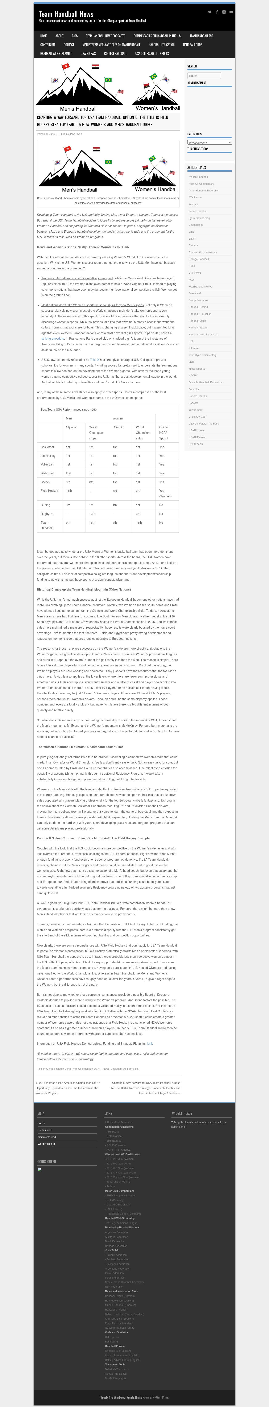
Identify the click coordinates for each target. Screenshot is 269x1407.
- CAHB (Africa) (114, 1136)
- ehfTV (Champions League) (121, 1223)
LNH (191, 361)
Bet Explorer (112, 1337)
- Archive (110, 1186)
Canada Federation (116, 1245)
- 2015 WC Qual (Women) (119, 1168)
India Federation (114, 1273)
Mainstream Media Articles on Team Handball (111, 44)
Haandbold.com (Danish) (119, 1300)
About (59, 36)
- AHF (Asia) (112, 1131)
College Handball (115, 53)
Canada (193, 245)
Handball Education (162, 44)
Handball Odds (192, 44)
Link (150, 1043)
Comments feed (47, 1137)
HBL (191, 341)
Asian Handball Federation (204, 190)
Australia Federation (116, 1236)
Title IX (94, 359)
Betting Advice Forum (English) (122, 1360)
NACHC (193, 375)
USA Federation (114, 1286)
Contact (69, 44)
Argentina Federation (117, 1232)
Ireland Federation (115, 1277)
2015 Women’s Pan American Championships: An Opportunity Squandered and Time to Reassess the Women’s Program (68, 1088)
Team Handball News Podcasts (105, 36)
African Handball (198, 176)
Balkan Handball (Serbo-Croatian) (124, 1314)
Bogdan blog (196, 224)
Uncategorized (197, 416)
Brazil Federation (115, 1241)
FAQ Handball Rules (200, 286)
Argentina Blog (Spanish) (119, 1318)
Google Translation (116, 1373)
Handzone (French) (116, 1309)
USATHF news (197, 437)
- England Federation (117, 1259)
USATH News (88, 53)
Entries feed (44, 1130)
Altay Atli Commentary (201, 183)
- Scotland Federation (117, 1264)
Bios (75, 36)
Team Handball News (66, 14)
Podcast (193, 403)
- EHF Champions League (120, 1195)
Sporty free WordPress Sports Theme (121, 1397)
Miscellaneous (197, 368)
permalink (132, 1068)
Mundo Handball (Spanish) (120, 1305)
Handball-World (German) (120, 1296)
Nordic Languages (115, 1378)
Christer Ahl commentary (203, 252)
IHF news (194, 348)
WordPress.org (46, 1143)
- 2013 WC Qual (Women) (119, 1158)
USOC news (196, 444)
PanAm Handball (198, 396)
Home (43, 36)
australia (194, 204)
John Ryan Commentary (79, 1068)
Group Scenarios (198, 300)
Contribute (47, 44)
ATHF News (195, 197)
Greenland (195, 293)
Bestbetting (111, 1341)
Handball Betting (198, 307)
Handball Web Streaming (56, 53)
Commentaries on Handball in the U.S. (157, 36)
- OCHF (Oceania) (115, 1145)
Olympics (194, 389)
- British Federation (116, 1255)
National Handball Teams (119, 1327)
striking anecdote (52, 338)
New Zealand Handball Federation (125, 1282)
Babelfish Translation (117, 1369)
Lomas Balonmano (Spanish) (121, 1355)
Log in (41, 1123)
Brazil (192, 231)
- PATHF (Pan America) (118, 1149)
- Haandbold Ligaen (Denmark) (123, 1213)
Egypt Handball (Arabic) (118, 1323)
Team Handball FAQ (201, 36)
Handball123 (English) (118, 1350)
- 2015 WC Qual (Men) (118, 1163)
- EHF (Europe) (113, 1140)
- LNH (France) (113, 1209)
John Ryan (76, 134)
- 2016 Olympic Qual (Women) (122, 1177)
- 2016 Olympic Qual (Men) (120, 1172)
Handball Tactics (198, 327)
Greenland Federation (117, 1268)
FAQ (191, 279)
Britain (192, 238)
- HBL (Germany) (114, 1200)
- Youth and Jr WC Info (118, 1181)
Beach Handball (198, 211)
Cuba (192, 266)
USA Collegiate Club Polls (152, 53)
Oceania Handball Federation (206, 382)
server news (196, 409)
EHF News (195, 272)
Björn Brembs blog (199, 218)
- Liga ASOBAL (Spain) (118, 1204)
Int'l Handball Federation (119, 1122)
